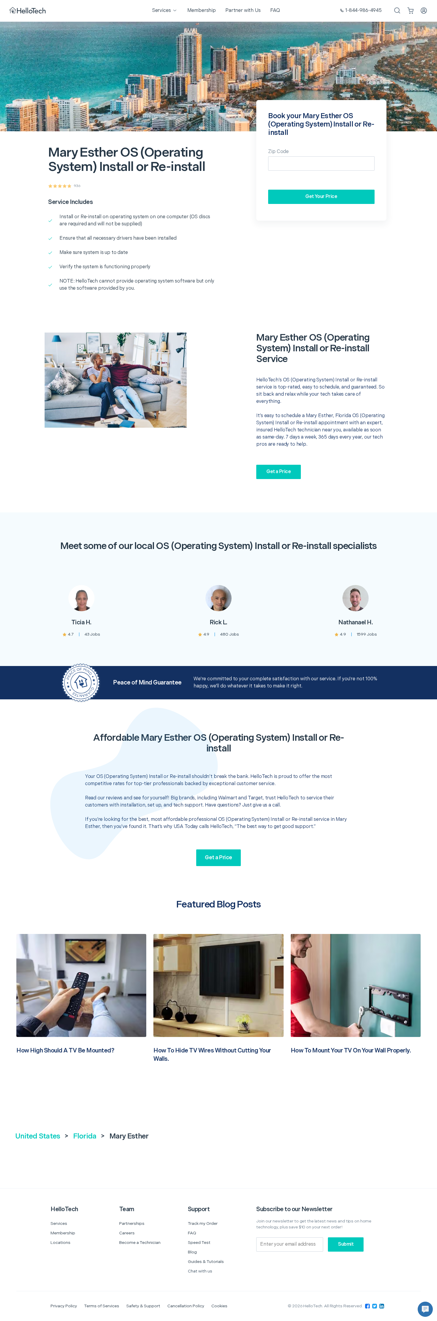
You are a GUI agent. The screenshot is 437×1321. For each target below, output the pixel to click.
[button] (425, 1309)
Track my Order (203, 1223)
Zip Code (278, 152)
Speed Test (199, 1242)
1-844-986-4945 (363, 10)
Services (59, 1223)
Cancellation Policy (185, 1305)
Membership (63, 1233)
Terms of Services (101, 1305)
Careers (127, 1233)
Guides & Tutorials (206, 1261)
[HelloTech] (28, 10)
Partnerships (131, 1223)
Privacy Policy (64, 1305)
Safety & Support (143, 1305)
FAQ (192, 1233)
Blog (192, 1252)
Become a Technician (140, 1242)
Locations (60, 1242)
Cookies (219, 1305)
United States (37, 1136)
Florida (85, 1136)
